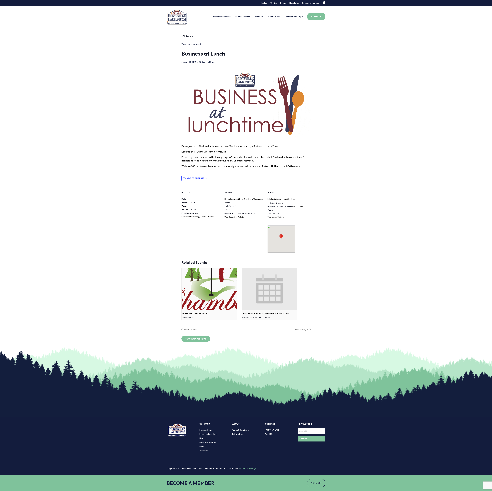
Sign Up (316, 483)
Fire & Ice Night (190, 329)
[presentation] (209, 289)
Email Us (269, 434)
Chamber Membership (190, 217)
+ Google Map (297, 206)
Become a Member (310, 3)
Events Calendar (207, 217)
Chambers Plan (273, 16)
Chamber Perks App (294, 16)
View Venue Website (276, 217)
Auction (263, 3)
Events (283, 3)
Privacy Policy (238, 434)
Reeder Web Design (247, 468)
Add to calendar (195, 178)
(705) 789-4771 (272, 430)
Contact (316, 16)
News (201, 438)
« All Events (187, 36)
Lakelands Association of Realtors (281, 199)
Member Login (205, 430)
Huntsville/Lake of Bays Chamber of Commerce (243, 199)
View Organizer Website (234, 217)
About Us (258, 16)
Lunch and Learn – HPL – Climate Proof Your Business (265, 313)
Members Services (207, 442)
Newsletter (294, 3)
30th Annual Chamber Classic (195, 313)
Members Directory (221, 16)
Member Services (242, 16)
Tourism (273, 3)
